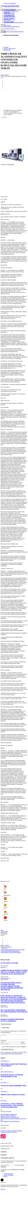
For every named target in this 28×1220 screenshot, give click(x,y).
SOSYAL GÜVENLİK (9, 16)
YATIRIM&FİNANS (9, 15)
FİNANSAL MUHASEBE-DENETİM (13, 22)
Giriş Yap (11, 1049)
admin (2, 75)
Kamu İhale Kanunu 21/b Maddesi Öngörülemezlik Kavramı (12, 1075)
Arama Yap (18, 9)
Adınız (23, 1042)
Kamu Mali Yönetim (9, 21)
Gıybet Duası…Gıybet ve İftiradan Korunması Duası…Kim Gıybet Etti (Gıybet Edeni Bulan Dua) (12, 1105)
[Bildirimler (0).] (1, 31)
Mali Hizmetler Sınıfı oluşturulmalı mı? (10, 1121)
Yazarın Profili (4, 931)
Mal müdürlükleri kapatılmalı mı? (9, 1114)
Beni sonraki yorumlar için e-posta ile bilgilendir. (14, 1046)
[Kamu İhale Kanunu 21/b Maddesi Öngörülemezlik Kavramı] (7, 1071)
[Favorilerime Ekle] (6, 967)
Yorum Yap (5, 1027)
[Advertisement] (13, 41)
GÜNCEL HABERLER (10, 3)
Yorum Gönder (4, 1049)
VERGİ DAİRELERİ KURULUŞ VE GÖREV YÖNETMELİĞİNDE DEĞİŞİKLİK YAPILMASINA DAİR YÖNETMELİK (13, 951)
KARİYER (6, 12)
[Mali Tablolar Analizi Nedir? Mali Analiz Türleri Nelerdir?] (5, 1061)
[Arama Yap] (1, 28)
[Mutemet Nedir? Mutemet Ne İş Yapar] (4, 1091)
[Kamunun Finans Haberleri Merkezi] (10, 5)
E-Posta (23, 1043)
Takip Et (5, 933)
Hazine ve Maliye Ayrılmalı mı (8, 1115)
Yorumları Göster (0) (5, 1024)
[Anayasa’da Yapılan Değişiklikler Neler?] (4, 1082)
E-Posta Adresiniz (19, 1165)
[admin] (4, 928)
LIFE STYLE (7, 19)
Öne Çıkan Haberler (9, 18)
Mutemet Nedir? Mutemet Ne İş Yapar (13, 1094)
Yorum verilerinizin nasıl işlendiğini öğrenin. (11, 1053)
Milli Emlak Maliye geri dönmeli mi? (10, 1117)
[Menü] (1, 7)
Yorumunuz (3, 1040)
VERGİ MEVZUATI (9, 14)
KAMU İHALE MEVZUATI (11, 6)
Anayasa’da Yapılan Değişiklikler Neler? (13, 1085)
